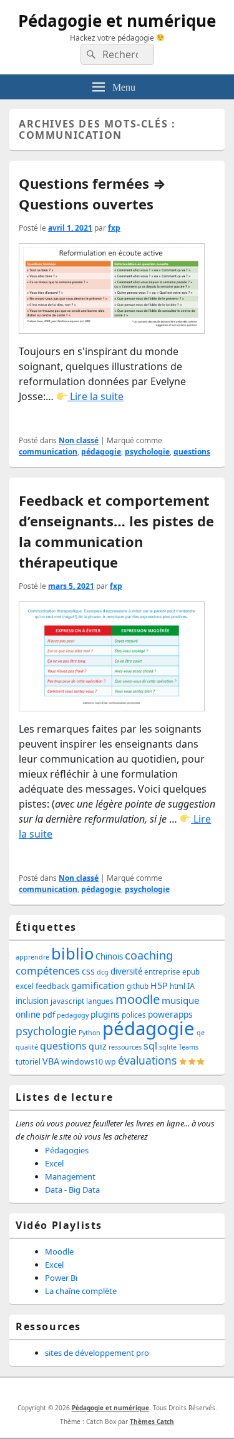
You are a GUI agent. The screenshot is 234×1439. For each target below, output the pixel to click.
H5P (159, 985)
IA (191, 986)
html (177, 986)
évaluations (147, 1060)
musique (181, 1000)
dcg (103, 972)
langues (100, 1001)
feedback (52, 986)
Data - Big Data (72, 1189)
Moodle (59, 1251)
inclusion (32, 1000)
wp (110, 1061)
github (138, 986)
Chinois (109, 956)
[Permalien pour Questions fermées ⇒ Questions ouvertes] (112, 292)
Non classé (79, 440)
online (28, 1014)
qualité (27, 1047)
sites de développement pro (97, 1352)
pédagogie (101, 451)
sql (150, 1046)
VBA (50, 1061)
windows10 (82, 1061)
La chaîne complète (81, 1290)
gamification (98, 985)
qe (201, 1032)
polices (134, 1015)
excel (25, 986)
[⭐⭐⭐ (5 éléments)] (191, 1061)
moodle (137, 999)
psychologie (147, 451)
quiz (98, 1046)
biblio (72, 953)
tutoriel (28, 1061)
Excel (54, 1163)
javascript (67, 1001)
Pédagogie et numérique (117, 20)
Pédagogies (67, 1150)
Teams (188, 1047)
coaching (149, 955)
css (88, 971)
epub (191, 971)
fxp (114, 228)
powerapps (170, 1014)
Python (89, 1032)
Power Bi (61, 1277)
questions (191, 451)
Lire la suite (95, 396)
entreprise (162, 971)
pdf (48, 1015)
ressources (125, 1047)
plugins (105, 1014)
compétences (48, 970)
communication (48, 451)
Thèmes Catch (152, 1421)
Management (70, 1176)
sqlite (168, 1047)
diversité (126, 971)
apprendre (32, 957)
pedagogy (73, 1015)
